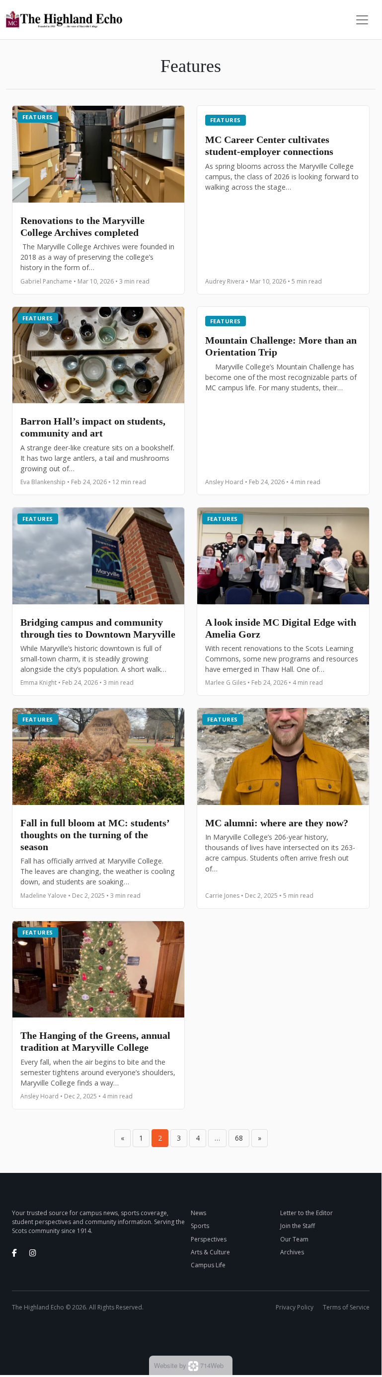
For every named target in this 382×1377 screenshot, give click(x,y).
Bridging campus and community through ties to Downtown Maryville (97, 628)
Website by (189, 1365)
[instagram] (32, 1252)
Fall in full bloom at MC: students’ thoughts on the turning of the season (94, 834)
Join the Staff (297, 1226)
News (198, 1213)
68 (239, 1138)
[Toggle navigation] (362, 19)
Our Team (294, 1239)
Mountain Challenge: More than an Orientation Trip (281, 346)
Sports (200, 1226)
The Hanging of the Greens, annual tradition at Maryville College (95, 1041)
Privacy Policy (294, 1307)
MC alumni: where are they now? (278, 822)
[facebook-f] (14, 1252)
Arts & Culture (210, 1252)
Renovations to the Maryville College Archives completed (82, 226)
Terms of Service (346, 1307)
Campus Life (208, 1265)
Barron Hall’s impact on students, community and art (92, 427)
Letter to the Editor (306, 1213)
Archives (292, 1252)
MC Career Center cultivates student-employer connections (270, 145)
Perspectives (209, 1239)
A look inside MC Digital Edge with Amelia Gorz (280, 628)
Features (37, 117)
